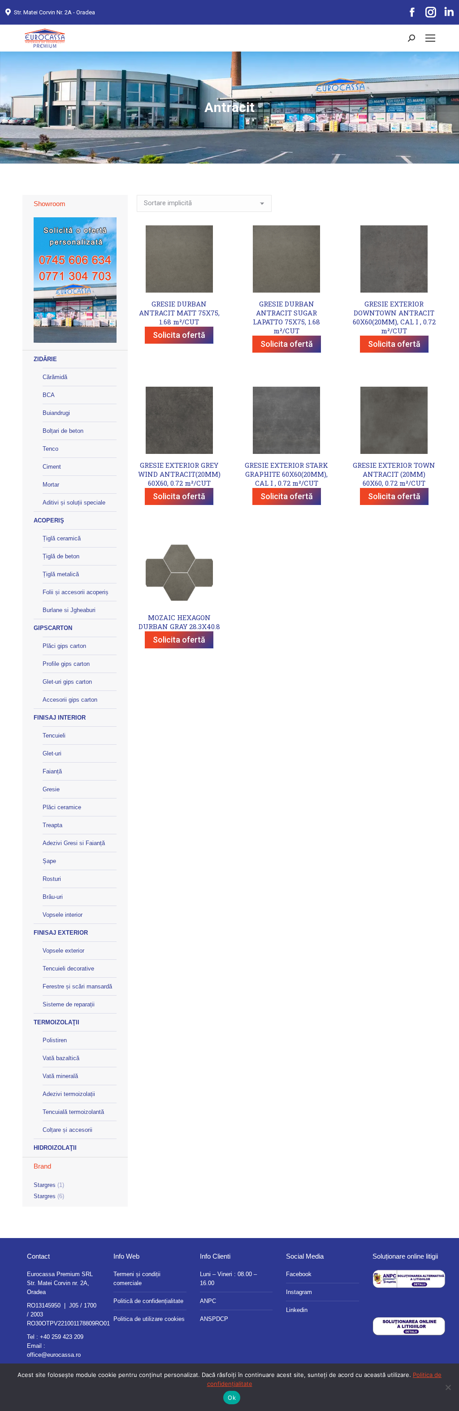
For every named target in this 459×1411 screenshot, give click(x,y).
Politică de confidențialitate (148, 1301)
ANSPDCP (214, 1319)
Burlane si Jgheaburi (69, 610)
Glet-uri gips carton (67, 681)
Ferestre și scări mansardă (77, 986)
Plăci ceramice (62, 807)
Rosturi (52, 879)
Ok (232, 1397)
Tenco (50, 448)
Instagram (299, 1292)
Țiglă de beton (61, 556)
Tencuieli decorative (68, 968)
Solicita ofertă (179, 335)
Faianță (52, 771)
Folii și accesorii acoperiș (75, 592)
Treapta (52, 825)
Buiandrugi (56, 413)
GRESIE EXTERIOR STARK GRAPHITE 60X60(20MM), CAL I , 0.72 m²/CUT (286, 474)
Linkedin (296, 1310)
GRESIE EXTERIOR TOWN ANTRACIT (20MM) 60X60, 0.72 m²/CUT (394, 474)
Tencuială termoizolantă (73, 1112)
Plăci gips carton (64, 646)
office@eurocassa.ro (54, 1354)
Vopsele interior (62, 914)
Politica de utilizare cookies (149, 1319)
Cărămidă (55, 377)
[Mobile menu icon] (430, 38)
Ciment (52, 466)
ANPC (208, 1301)
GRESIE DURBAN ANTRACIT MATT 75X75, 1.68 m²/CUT (179, 312)
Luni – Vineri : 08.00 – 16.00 (228, 1278)
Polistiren (55, 1040)
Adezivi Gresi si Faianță (74, 843)
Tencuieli (54, 735)
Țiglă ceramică (62, 538)
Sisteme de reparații (69, 1004)
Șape (49, 861)
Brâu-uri (53, 896)
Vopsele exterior (63, 950)
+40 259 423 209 (61, 1336)
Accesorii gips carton (70, 699)
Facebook (299, 1274)
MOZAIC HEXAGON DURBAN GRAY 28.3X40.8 (179, 622)
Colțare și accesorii (67, 1129)
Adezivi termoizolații (69, 1094)
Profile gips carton (66, 663)
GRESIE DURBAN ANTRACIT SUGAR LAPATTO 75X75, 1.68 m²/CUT (286, 317)
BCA (49, 395)
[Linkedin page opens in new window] (449, 12)
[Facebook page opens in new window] (412, 12)
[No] (447, 1387)
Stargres (45, 1185)
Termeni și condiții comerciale (136, 1278)
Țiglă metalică (61, 574)
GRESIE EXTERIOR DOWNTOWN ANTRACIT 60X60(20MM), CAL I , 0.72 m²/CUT (394, 317)
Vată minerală (60, 1076)
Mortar (51, 484)
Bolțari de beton (63, 430)
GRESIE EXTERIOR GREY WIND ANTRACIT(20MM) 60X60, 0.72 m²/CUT (179, 474)
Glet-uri (52, 753)
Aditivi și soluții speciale (74, 502)
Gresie (51, 789)
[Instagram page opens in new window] (430, 12)
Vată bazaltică (61, 1058)
